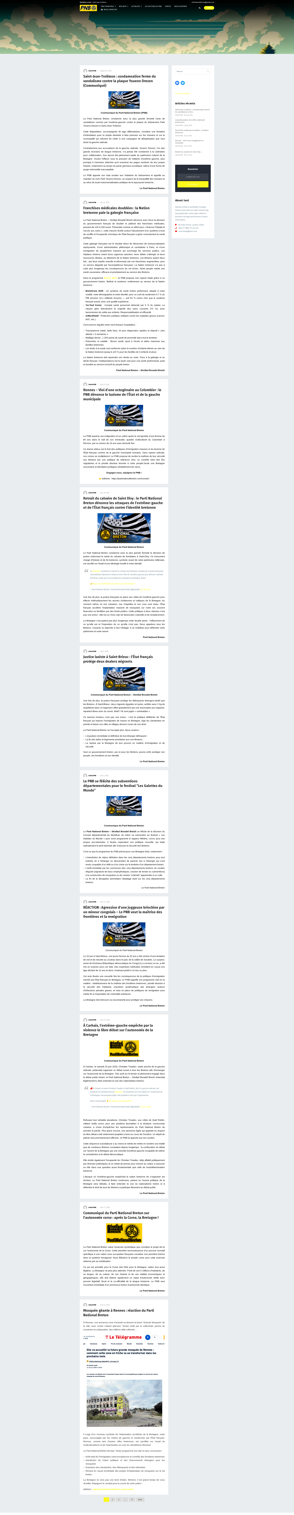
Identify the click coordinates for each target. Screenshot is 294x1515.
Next (140, 1499)
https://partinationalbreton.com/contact (113, 1489)
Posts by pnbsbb (182, 93)
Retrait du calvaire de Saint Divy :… (188, 152)
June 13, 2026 (105, 1305)
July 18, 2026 (104, 493)
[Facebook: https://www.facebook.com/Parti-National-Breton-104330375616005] (177, 83)
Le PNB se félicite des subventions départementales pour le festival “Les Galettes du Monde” (122, 785)
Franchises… (97, 2)
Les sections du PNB (153, 6)
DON (209, 8)
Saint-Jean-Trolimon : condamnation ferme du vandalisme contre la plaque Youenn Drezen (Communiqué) (119, 81)
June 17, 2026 (105, 1207)
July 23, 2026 (104, 202)
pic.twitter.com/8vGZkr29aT (120, 1101)
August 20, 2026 (106, 71)
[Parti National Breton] (88, 8)
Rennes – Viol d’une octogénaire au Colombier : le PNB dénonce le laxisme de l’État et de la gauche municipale (122, 394)
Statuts (168, 6)
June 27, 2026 (105, 902)
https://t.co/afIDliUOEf (101, 584)
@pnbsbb (96, 571)
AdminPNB (92, 71)
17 (132, 1499)
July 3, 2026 (104, 776)
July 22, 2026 (104, 384)
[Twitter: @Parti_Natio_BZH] (183, 83)
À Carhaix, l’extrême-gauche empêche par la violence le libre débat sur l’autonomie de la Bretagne (118, 1030)
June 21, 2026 (105, 1020)
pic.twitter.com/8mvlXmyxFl (123, 584)
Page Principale (107, 6)
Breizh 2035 (110, 278)
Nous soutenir (180, 6)
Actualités (135, 6)
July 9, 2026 (104, 651)
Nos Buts (123, 6)
